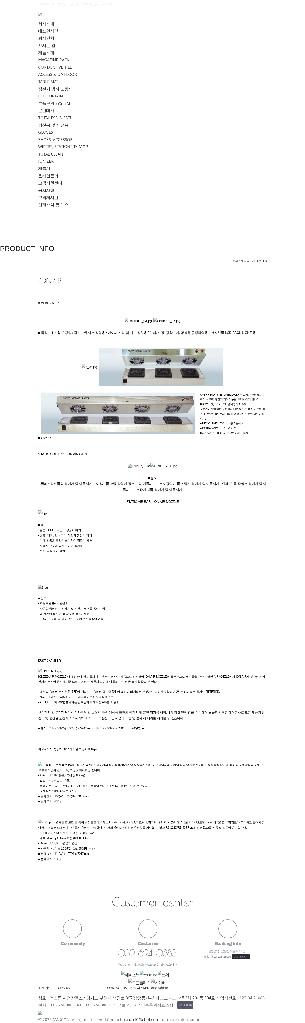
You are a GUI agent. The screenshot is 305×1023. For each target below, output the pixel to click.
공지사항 (46, 190)
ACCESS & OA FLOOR (57, 74)
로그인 (61, 4)
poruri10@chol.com (140, 1019)
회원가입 (73, 4)
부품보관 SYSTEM (54, 103)
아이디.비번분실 (90, 4)
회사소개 (46, 23)
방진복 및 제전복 (53, 125)
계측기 (44, 168)
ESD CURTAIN (50, 96)
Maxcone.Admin (155, 987)
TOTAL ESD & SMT (54, 117)
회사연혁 (46, 38)
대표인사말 (48, 31)
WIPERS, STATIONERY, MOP (63, 146)
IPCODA (185, 1005)
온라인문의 (48, 175)
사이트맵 (107, 4)
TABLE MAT (48, 81)
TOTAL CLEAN (50, 154)
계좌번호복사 (241, 956)
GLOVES (45, 132)
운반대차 (46, 110)
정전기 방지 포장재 (55, 88)
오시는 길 (46, 45)
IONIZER (46, 161)
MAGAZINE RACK (53, 59)
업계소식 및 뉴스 (53, 204)
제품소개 (46, 52)
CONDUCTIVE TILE (55, 67)
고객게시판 (48, 197)
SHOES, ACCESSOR (55, 139)
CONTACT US (46, 4)
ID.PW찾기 (64, 987)
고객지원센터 (50, 182)
